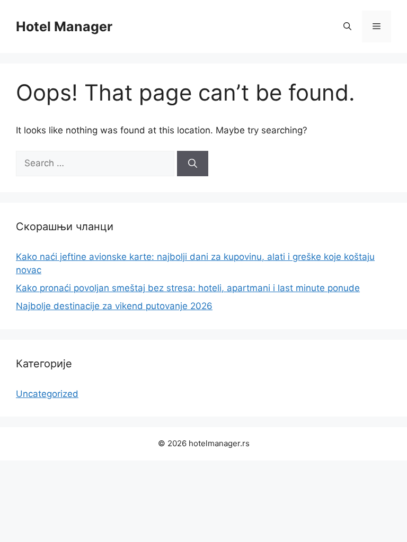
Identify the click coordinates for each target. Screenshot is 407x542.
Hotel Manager (64, 26)
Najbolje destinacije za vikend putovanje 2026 (114, 306)
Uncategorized (47, 394)
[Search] (192, 163)
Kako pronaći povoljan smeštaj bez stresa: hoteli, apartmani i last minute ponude (188, 288)
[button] (347, 26)
